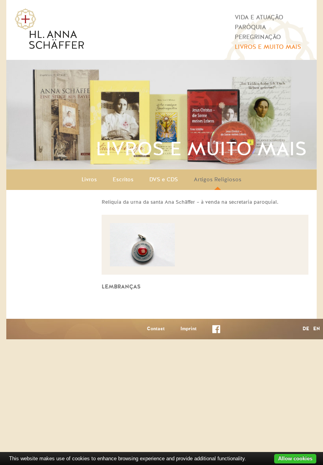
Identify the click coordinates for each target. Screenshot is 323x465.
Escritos (123, 179)
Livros (89, 179)
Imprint (188, 329)
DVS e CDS (163, 179)
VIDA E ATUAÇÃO (259, 17)
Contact (156, 329)
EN (316, 329)
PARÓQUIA (250, 27)
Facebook (216, 331)
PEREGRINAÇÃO (258, 37)
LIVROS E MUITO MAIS (268, 47)
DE (306, 329)
